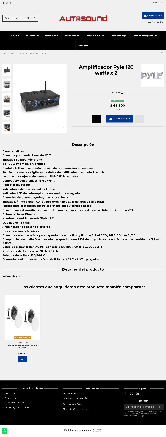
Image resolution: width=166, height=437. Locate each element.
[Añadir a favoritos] (139, 119)
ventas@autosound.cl (77, 409)
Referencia (8, 276)
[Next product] (163, 53)
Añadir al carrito (121, 118)
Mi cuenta (9, 393)
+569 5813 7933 (74, 403)
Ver (22, 359)
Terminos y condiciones (16, 407)
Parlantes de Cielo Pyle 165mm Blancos (22, 346)
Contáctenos (11, 398)
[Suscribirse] (160, 407)
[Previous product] (161, 53)
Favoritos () (157, 2)
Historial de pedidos (14, 402)
